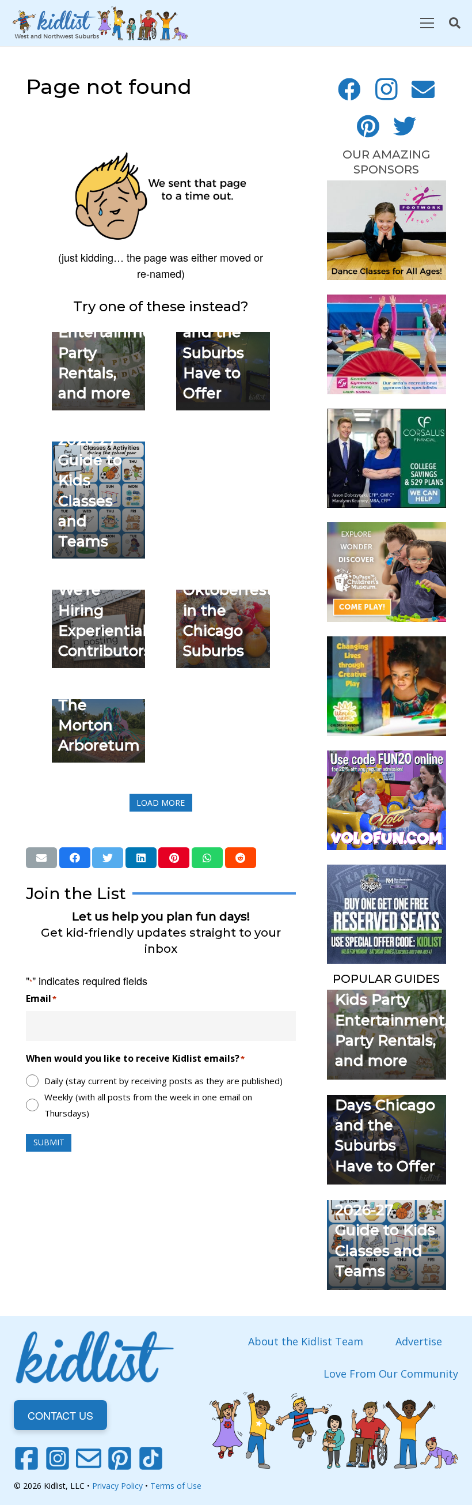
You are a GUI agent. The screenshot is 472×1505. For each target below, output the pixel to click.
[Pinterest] (368, 126)
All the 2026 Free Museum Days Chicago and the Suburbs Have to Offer (385, 1105)
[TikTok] (150, 1458)
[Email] (423, 89)
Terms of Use (175, 1485)
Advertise (418, 1341)
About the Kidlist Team (305, 1341)
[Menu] (427, 23)
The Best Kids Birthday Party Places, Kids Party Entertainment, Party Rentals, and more (391, 999)
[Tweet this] (107, 857)
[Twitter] (404, 126)
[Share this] (74, 857)
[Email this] (41, 857)
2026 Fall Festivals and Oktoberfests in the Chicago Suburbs (231, 590)
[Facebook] (349, 89)
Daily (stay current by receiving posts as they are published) (163, 1081)
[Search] (454, 23)
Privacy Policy (117, 1485)
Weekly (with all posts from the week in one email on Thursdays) (148, 1105)
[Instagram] (386, 89)
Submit (48, 1142)
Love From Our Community (390, 1373)
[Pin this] (173, 857)
